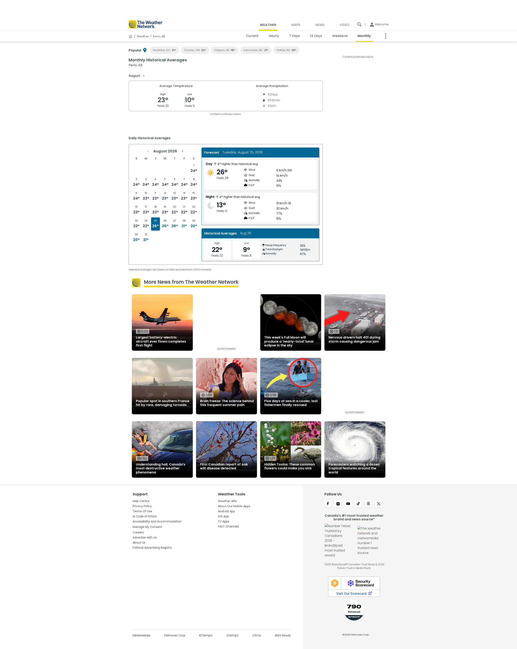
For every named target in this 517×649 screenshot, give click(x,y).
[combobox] (137, 76)
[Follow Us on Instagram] (338, 504)
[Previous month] (148, 151)
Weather (143, 36)
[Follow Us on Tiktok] (358, 504)
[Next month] (182, 151)
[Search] (359, 24)
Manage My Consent (147, 527)
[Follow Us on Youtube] (348, 504)
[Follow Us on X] (379, 504)
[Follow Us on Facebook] (328, 504)
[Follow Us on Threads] (368, 504)
